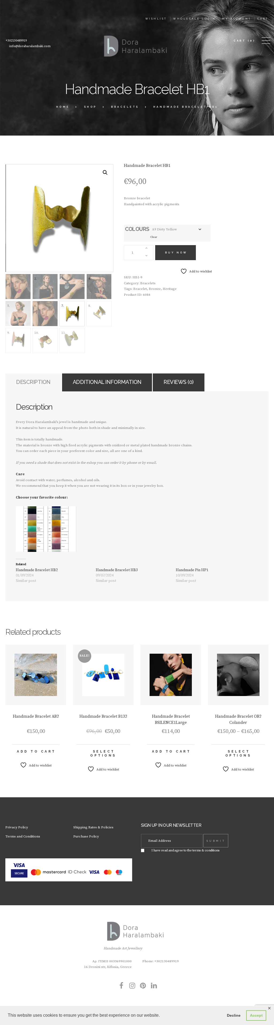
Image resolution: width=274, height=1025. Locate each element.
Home (63, 106)
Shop (90, 106)
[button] (105, 172)
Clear (153, 237)
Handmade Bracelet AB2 (36, 716)
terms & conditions (206, 850)
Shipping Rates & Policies (93, 827)
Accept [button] (256, 1015)
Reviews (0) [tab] (178, 382)
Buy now (176, 252)
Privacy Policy (16, 827)
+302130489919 (16, 41)
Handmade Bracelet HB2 (37, 570)
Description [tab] (33, 382)
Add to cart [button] (36, 751)
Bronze (155, 289)
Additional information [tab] (107, 382)
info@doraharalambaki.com (30, 46)
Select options (103, 754)
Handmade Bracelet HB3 (117, 570)
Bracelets (125, 106)
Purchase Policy (86, 836)
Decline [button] (234, 1015)
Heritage (170, 289)
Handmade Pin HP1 (192, 570)
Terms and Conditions (22, 836)
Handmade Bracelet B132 (103, 716)
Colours (137, 229)
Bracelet (140, 289)
